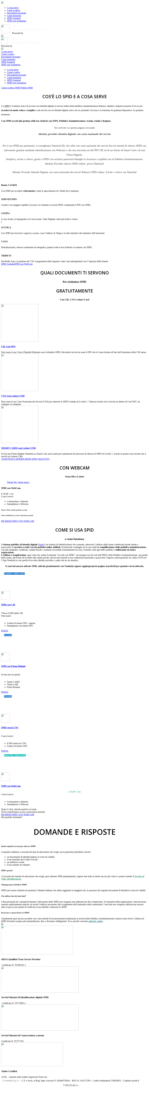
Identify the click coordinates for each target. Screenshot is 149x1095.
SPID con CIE (8, 604)
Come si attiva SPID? (11, 88)
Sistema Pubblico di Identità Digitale (29, 29)
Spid (41, 544)
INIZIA (4, 630)
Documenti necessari (16, 13)
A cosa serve (13, 7)
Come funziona (14, 15)
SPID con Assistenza (16, 21)
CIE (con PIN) (8, 346)
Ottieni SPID (27, 88)
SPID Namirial (14, 18)
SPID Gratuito (7, 264)
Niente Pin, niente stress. (18, 482)
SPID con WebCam (23, 264)
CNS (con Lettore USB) (13, 396)
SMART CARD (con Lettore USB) (18, 448)
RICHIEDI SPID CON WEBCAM (17, 521)
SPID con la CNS (9, 727)
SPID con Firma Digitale (13, 666)
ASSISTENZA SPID (11, 459)
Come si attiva (13, 10)
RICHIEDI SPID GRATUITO (35, 459)
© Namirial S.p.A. (10, 1080)
